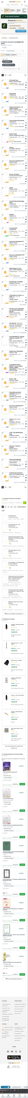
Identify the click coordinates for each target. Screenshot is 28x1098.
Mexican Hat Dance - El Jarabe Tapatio (16, 108)
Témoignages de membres (6, 1011)
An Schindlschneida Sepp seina (16, 202)
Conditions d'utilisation (7, 1014)
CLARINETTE (8, 61)
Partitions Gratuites (8, 1027)
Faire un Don (18, 1013)
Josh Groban (9, 532)
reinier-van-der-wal (16, 143)
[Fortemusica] (8, 1066)
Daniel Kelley (14, 584)
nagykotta (18, 374)
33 (15, 506)
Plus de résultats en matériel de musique (14, 747)
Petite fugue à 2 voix (15, 269)
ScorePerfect (20, 546)
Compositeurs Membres (20, 1004)
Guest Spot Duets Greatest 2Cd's (10, 772)
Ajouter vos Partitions (20, 1006)
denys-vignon (18, 170)
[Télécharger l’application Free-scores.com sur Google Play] (14, 1057)
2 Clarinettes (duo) (9, 65)
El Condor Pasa (15, 81)
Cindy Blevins (17, 532)
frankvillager (18, 89)
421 (10, 75)
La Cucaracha (13, 228)
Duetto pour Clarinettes (16, 351)
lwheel (19, 468)
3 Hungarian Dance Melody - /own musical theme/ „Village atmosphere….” (16, 367)
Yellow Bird (12, 94)
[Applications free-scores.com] (2, 10)
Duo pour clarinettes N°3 (16, 161)
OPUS (19, 1096)
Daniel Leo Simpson (12, 546)
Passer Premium (21, 31)
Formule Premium (19, 1011)
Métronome (17, 1040)
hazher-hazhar (17, 197)
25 (11, 506)
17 (8, 506)
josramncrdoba (17, 332)
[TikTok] (20, 1051)
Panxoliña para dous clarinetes (15, 394)
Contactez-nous (6, 1008)
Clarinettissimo (12, 515)
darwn (13, 188)
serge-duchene (18, 277)
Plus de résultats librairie (14, 979)
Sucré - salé (13, 379)
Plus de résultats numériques (15, 613)
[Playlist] (21, 1090)
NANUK (12, 215)
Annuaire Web (18, 1033)
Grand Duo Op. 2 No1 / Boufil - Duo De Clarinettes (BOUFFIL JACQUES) (14, 935)
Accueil (2, 1096)
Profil (25, 1096)
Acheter (22, 784)
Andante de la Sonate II (16, 473)
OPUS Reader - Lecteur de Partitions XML (20, 1028)
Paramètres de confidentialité (5, 1019)
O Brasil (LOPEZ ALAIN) (8, 798)
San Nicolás (16, 324)
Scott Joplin (9, 558)
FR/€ (26, 5)
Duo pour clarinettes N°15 (16, 255)
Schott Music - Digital (18, 519)
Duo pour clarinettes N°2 (16, 242)
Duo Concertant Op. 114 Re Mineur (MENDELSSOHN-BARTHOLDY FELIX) (14, 880)
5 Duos (14, 148)
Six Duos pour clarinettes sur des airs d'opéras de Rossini (16, 311)
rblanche (18, 237)
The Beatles (10, 609)
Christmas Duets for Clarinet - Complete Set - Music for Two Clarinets (16, 591)
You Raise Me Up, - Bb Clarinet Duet (14, 525)
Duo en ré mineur (16, 175)
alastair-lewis (18, 482)
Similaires (15, 784)
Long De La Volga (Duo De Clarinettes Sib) (12, 962)
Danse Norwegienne (15, 461)
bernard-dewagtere (17, 156)
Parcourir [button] (8, 1096)
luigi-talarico (18, 360)
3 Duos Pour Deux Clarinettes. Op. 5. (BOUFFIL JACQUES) (13, 909)
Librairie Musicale (8, 1029)
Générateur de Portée (20, 1035)
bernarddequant (17, 291)
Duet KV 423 (16, 134)
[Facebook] (8, 1051)
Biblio (14, 1096)
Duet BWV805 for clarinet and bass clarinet (16, 339)
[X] (16, 1051)
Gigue (14, 420)
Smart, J (20, 597)
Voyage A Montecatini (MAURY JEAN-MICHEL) (13, 825)
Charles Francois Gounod (12, 570)
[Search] (18, 68)
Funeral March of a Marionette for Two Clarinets (16, 563)
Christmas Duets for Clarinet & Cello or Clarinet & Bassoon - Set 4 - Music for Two (16, 578)
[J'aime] (8, 1090)
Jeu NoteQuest (18, 1038)
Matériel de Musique (5, 1036)
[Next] (18, 1090)
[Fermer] (25, 16)
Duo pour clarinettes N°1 (16, 406)
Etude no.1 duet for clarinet (14, 447)
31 (5, 75)
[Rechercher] (21, 4)
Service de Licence (19, 1008)
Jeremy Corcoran (17, 558)
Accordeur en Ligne (19, 1031)
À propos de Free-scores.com (6, 1005)
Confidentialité (5, 1016)
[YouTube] (12, 1051)
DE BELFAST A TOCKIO (16, 282)
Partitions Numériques (5, 1032)
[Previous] (11, 1090)
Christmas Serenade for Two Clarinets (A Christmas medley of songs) (16, 538)
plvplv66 (18, 347)
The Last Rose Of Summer (16, 121)
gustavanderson (17, 441)
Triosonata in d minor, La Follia (16, 297)
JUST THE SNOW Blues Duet (16, 434)
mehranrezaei (17, 455)
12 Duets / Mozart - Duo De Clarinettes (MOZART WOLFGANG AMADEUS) (13, 852)
